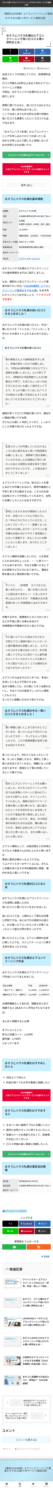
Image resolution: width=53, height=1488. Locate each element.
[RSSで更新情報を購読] (39, 1247)
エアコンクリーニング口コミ (15, 1211)
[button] (43, 59)
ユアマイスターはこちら (29, 258)
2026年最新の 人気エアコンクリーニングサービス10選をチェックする (26, 169)
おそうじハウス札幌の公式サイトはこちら (26, 155)
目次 (23, 185)
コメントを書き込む (26, 1439)
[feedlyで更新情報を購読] (14, 1247)
